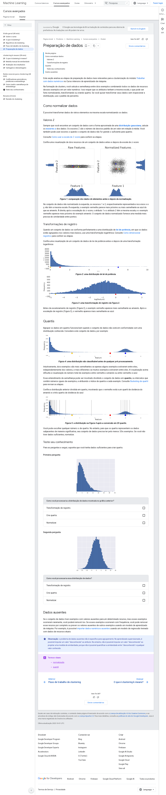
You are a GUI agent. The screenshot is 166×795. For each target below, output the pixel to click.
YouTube (82, 760)
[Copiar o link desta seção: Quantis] (57, 321)
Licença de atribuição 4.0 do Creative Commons (128, 713)
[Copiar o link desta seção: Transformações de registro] (79, 224)
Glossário (88, 3)
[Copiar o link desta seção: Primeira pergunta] (62, 454)
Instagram (82, 747)
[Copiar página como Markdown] (94, 46)
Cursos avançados (61, 3)
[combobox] (117, 3)
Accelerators (43, 752)
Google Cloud (124, 760)
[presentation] (78, 428)
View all (122, 768)
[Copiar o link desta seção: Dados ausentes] (68, 612)
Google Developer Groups (48, 743)
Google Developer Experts (48, 747)
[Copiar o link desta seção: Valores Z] (57, 120)
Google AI (130, 779)
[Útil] (143, 39)
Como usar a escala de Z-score (66, 137)
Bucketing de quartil (139, 381)
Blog (80, 739)
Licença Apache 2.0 (86, 716)
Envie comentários (137, 46)
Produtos (59, 39)
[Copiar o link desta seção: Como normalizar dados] (80, 106)
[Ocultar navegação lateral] (31, 790)
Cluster (22, 17)
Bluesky (81, 743)
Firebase (122, 747)
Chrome (122, 743)
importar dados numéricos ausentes (93, 628)
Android (122, 739)
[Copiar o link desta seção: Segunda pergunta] (63, 532)
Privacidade (60, 789)
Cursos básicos (42, 3)
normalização (58, 662)
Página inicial (8, 17)
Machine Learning (14, 3)
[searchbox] (17, 25)
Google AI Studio (125, 752)
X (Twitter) (82, 756)
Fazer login (158, 3)
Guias (77, 3)
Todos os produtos (147, 779)
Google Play (123, 764)
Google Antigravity (126, 756)
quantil (56, 667)
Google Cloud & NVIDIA (47, 756)
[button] (95, 508)
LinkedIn (81, 752)
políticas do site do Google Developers (133, 716)
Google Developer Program (49, 739)
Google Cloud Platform (112, 779)
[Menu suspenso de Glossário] (96, 3)
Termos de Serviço (45, 789)
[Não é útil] (147, 39)
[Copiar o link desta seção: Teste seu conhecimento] (75, 442)
